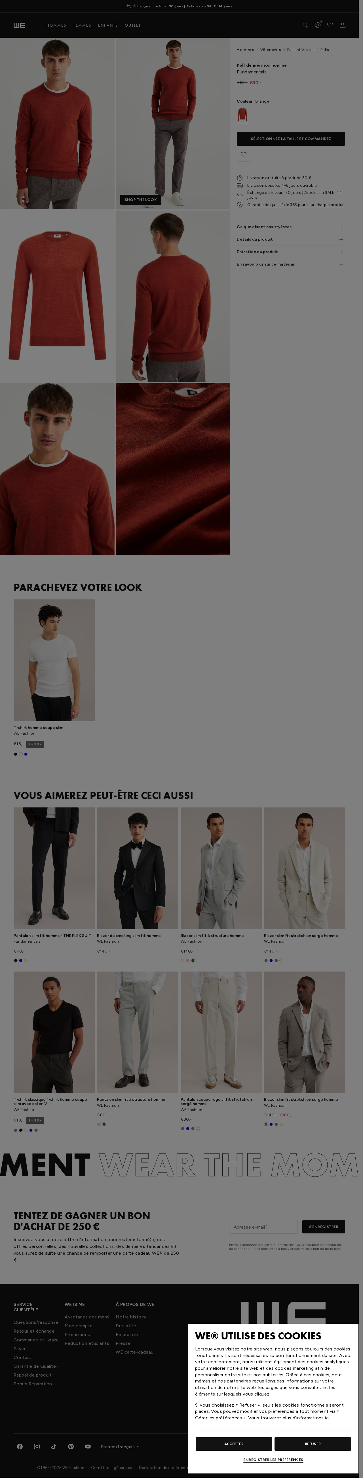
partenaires (239, 1381)
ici (327, 1417)
